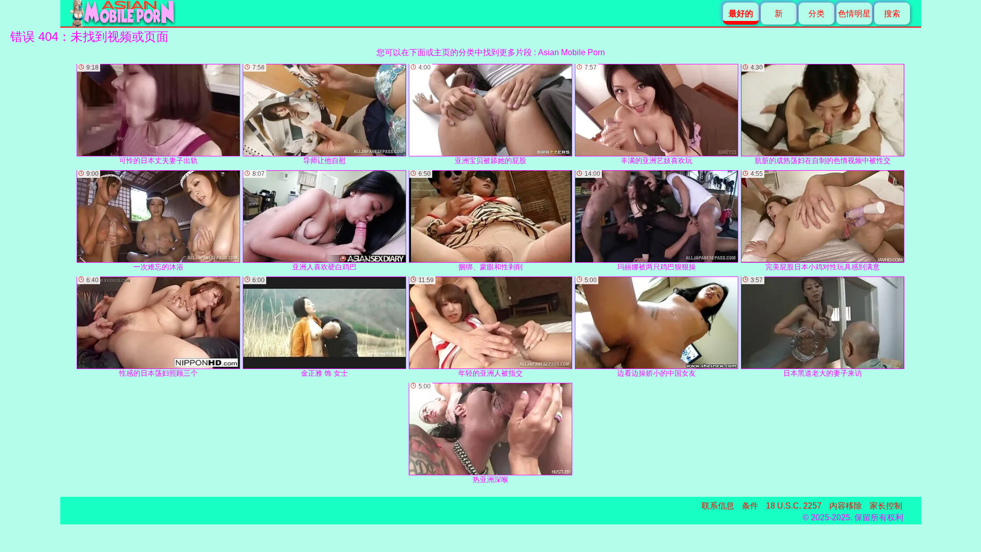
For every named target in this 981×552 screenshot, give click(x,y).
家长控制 (886, 505)
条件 (750, 505)
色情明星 (854, 13)
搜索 (892, 13)
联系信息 (718, 505)
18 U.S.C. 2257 (794, 505)
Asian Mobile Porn (571, 52)
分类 (816, 13)
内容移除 (845, 505)
